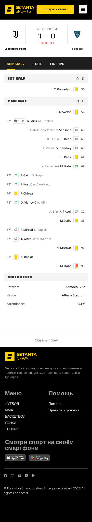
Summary (16, 63)
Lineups (57, 63)
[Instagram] (12, 475)
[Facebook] (5, 475)
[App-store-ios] (26, 475)
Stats (37, 63)
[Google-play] (34, 475)
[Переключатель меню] (83, 9)
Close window (46, 340)
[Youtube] (19, 475)
